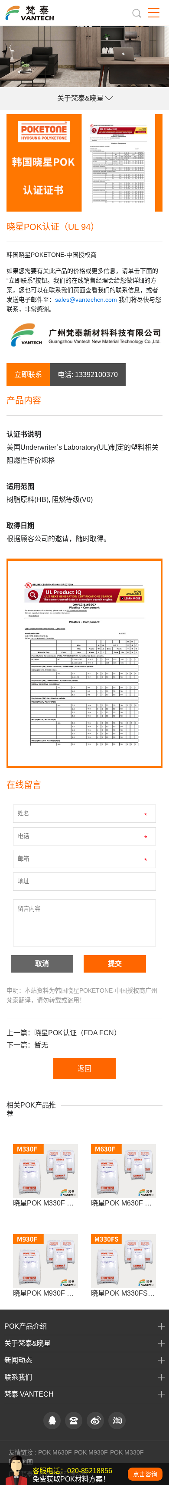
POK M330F (127, 1452)
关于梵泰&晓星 (80, 98)
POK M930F (91, 1452)
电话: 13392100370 (88, 374)
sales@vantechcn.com (86, 299)
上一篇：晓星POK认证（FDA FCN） (63, 1033)
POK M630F (55, 1452)
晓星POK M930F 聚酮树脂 (53, 1293)
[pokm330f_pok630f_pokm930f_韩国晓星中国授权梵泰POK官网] (37, 12)
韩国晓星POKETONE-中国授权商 (51, 254)
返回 (84, 1068)
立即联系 (28, 374)
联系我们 (61, 289)
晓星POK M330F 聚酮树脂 (53, 1203)
